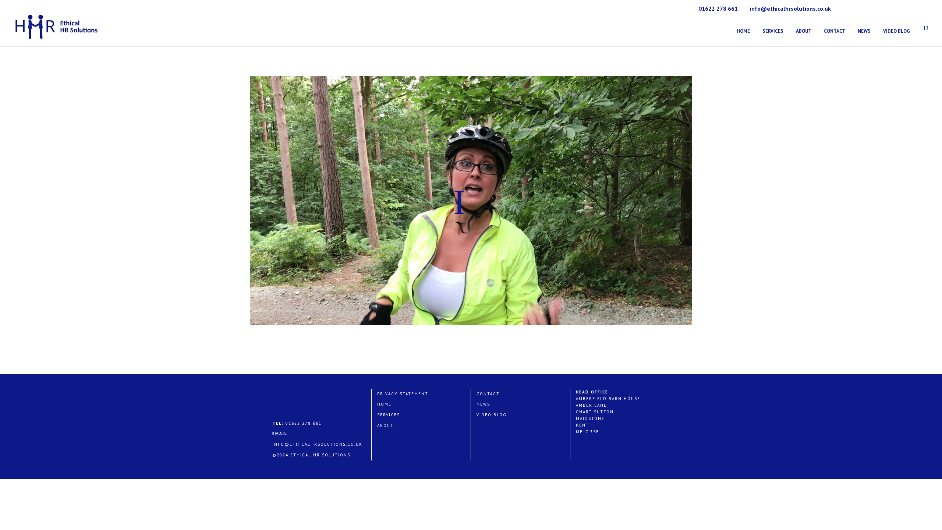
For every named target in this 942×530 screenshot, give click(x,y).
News (864, 31)
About (803, 31)
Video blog (492, 414)
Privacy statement (402, 393)
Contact (834, 31)
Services (772, 31)
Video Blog (896, 31)
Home (743, 31)
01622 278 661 (718, 8)
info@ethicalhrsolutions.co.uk (317, 444)
